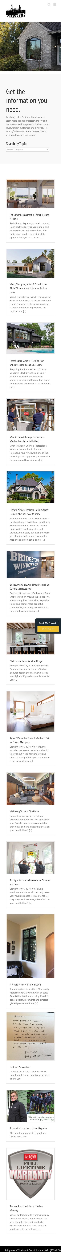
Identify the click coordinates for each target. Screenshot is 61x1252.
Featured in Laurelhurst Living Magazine (28, 1128)
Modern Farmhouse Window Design (26, 661)
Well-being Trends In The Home (24, 811)
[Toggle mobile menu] (55, 4)
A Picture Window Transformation (25, 984)
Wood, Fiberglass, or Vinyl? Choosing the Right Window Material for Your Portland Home (28, 288)
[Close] (59, 620)
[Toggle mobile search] (49, 4)
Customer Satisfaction (20, 1067)
